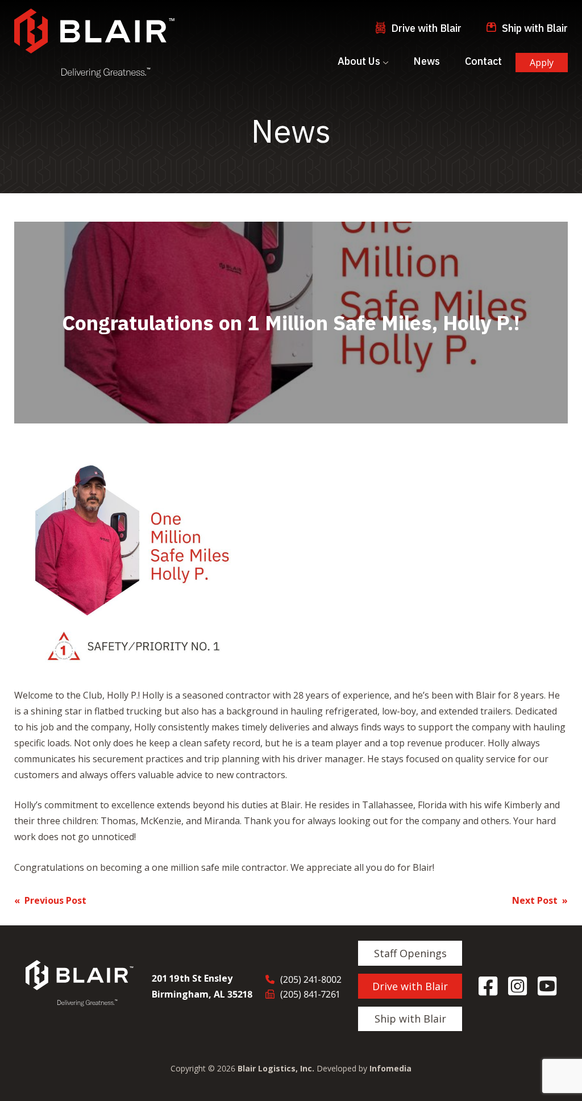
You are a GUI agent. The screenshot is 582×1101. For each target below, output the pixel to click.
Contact (483, 61)
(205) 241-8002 (311, 979)
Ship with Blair (535, 28)
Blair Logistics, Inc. (276, 1068)
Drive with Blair (426, 28)
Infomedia (390, 1068)
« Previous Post (50, 900)
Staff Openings (410, 953)
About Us (359, 61)
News (426, 61)
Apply (542, 62)
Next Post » (540, 900)
